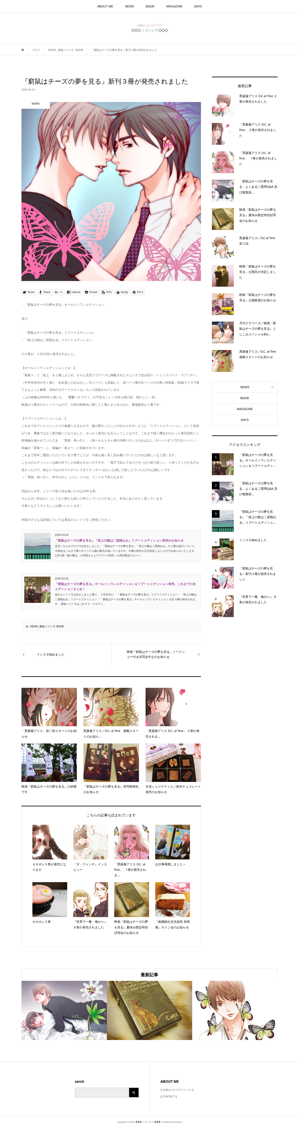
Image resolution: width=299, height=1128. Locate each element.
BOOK (150, 6)
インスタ (98, 477)
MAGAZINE (174, 6)
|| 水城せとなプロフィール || (176, 1089)
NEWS (129, 6)
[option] (64, 1010)
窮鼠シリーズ (47, 626)
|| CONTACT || (168, 1096)
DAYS (198, 6)
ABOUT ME (105, 6)
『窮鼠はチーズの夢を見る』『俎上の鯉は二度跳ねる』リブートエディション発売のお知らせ (119, 540)
